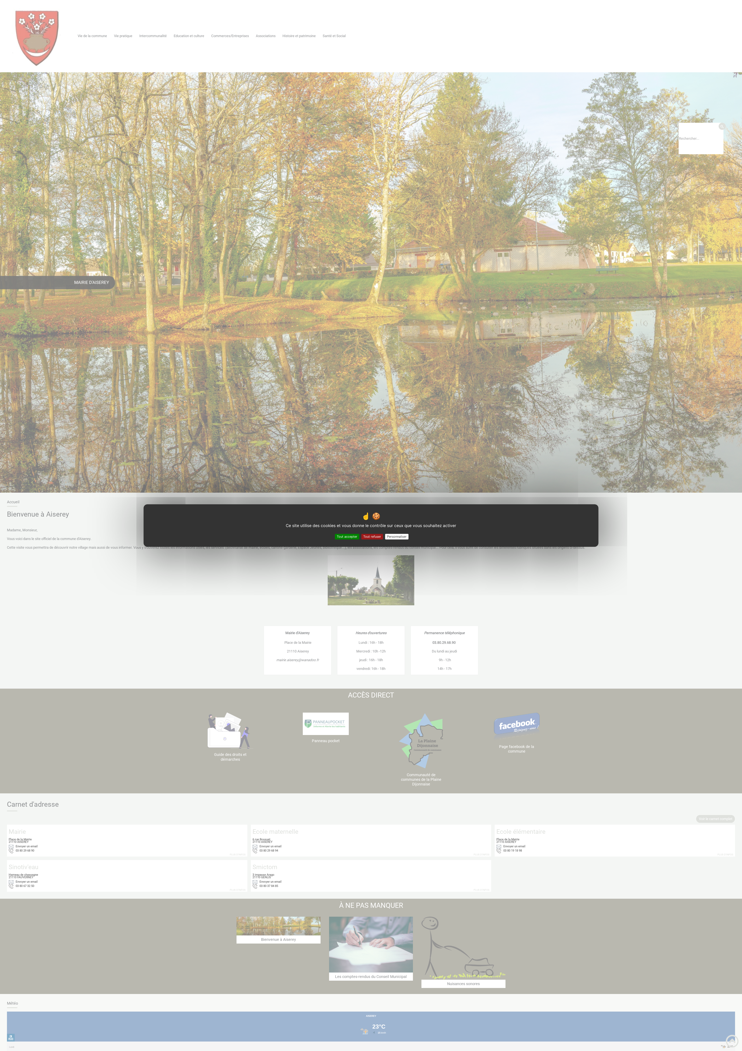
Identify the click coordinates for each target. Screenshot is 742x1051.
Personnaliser (397, 536)
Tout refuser (372, 536)
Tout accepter (347, 536)
